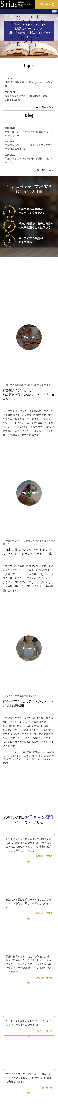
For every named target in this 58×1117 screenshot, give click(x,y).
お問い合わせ (45, 4)
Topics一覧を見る (43, 107)
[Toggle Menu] (54, 11)
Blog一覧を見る (44, 170)
